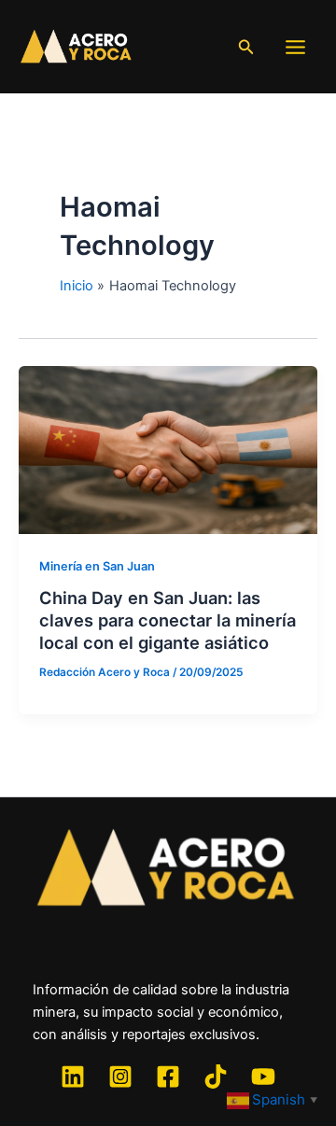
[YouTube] (263, 1076)
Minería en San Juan (97, 566)
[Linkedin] (73, 1076)
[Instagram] (120, 1076)
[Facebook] (168, 1076)
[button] (246, 47)
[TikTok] (215, 1076)
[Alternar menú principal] (295, 47)
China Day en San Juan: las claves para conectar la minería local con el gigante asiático (167, 619)
